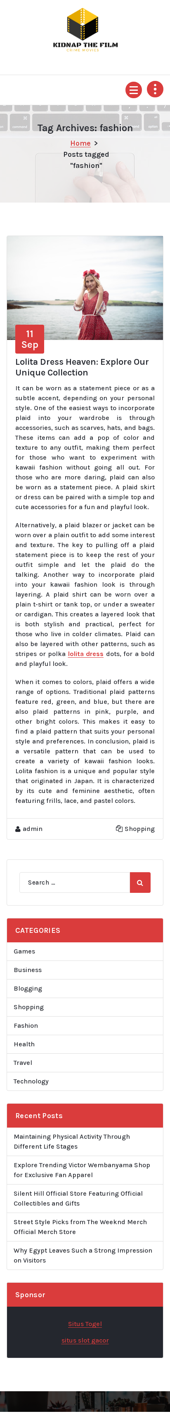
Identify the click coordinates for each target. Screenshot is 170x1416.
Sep (29, 339)
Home (80, 143)
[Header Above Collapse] (155, 89)
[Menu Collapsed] (133, 90)
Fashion (26, 1025)
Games (24, 951)
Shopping (140, 829)
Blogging (28, 988)
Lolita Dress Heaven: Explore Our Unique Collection (82, 367)
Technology (31, 1081)
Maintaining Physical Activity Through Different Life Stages (72, 1141)
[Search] (140, 882)
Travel (23, 1063)
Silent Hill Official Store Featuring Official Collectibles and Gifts (78, 1198)
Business (28, 970)
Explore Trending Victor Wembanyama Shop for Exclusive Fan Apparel (82, 1170)
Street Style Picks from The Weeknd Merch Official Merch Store (80, 1227)
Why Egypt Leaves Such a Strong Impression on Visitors (83, 1255)
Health (24, 1044)
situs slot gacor (85, 1340)
